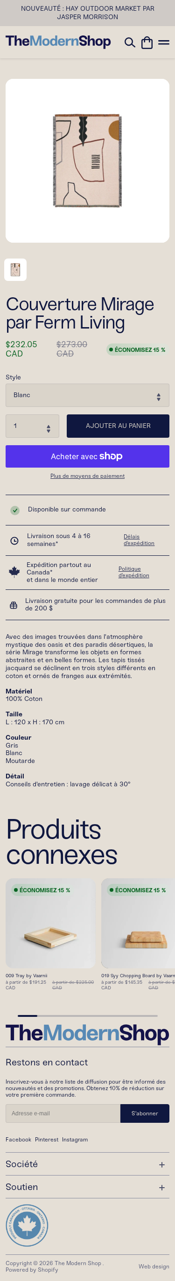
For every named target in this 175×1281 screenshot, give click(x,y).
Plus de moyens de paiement (87, 476)
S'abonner (145, 1113)
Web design (154, 1266)
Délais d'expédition (139, 539)
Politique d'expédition (134, 572)
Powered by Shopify (32, 1270)
